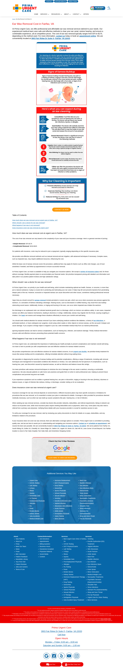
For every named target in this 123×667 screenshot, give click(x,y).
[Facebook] (54, 656)
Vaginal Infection (60, 503)
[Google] (46, 656)
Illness (32, 490)
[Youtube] (69, 656)
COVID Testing (34, 483)
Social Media (44, 554)
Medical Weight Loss (36, 518)
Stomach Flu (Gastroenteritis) (97, 590)
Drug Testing (59, 485)
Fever (31, 508)
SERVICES (43, 14)
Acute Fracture (60, 508)
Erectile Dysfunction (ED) (63, 501)
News (17, 549)
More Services (59, 518)
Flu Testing (67, 567)
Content (42, 557)
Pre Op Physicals (85, 518)
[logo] (24, 8)
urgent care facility (80, 351)
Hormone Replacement (62, 480)
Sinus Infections (85, 508)
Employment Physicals (37, 501)
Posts (17, 551)
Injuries (32, 493)
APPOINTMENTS (60, 1)
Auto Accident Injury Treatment (74, 600)
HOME (36, 14)
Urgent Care (34, 480)
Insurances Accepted (47, 549)
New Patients (20, 539)
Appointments (44, 541)
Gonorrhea (58, 488)
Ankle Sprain (59, 511)
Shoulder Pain (84, 506)
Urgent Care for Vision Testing (98, 597)
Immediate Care (35, 495)
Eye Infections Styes (86, 488)
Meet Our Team (21, 546)
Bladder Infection (85, 483)
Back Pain (83, 480)
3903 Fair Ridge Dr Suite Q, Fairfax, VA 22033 (50, 38)
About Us (19, 541)
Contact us (82, 423)
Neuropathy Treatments (87, 498)
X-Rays (32, 488)
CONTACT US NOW (62, 209)
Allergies (32, 503)
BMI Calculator (21, 554)
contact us (60, 36)
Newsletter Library (22, 559)
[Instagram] (76, 656)
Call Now (61, 634)
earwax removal (40, 300)
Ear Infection (84, 485)
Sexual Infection (60, 495)
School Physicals (60, 493)
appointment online (87, 36)
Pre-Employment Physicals (73, 562)
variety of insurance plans (89, 271)
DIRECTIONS (73, 1)
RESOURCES (55, 14)
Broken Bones (34, 511)
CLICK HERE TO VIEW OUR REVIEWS (61, 458)
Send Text (52, 664)
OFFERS (86, 14)
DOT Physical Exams (62, 483)
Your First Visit (20, 562)
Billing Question (45, 544)
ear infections (98, 320)
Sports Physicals (60, 490)
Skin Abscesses (93, 549)
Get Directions (44, 539)
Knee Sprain (84, 493)
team (23, 315)
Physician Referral (46, 551)
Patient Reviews (21, 564)
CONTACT (49, 1)
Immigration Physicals (62, 513)
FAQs (17, 544)
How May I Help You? (74, 664)
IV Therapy (33, 498)
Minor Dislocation (85, 495)
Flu (31, 506)
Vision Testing (59, 516)
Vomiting (57, 498)
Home (13, 19)
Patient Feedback (21, 557)
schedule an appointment (98, 423)
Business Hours (45, 546)
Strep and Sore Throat (87, 516)
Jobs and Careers (22, 567)
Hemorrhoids (84, 490)
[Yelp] (61, 656)
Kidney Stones (34, 513)
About (66, 14)
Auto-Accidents (35, 516)
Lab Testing (33, 485)
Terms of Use (20, 569)
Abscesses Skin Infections (63, 506)
